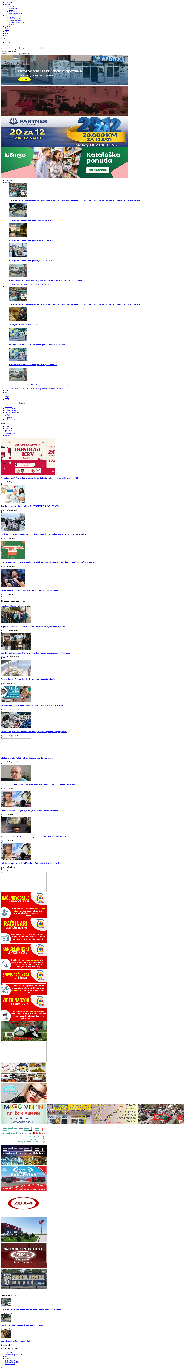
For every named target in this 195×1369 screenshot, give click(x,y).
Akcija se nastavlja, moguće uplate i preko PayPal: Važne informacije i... (31, 810)
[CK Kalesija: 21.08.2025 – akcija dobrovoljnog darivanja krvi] (16, 754)
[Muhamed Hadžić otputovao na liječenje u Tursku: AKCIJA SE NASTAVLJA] (16, 833)
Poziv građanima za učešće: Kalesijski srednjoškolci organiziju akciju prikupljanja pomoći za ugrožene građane (47, 562)
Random (7, 435)
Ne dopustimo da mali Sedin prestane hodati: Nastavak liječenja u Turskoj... (32, 705)
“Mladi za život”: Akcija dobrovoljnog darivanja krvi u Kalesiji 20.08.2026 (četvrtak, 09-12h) (40, 478)
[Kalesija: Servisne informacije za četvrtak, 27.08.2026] (18, 236)
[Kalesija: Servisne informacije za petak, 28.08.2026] (18, 216)
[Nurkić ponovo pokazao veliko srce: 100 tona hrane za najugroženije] (13, 586)
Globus (7, 26)
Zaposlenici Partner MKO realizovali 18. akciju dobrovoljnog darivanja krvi (33, 627)
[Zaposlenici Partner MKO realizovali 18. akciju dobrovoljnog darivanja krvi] (16, 622)
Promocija (10, 1364)
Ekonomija (12, 17)
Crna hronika (13, 8)
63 (5, 871)
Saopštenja (8, 418)
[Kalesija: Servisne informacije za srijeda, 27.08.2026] (18, 256)
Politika (7, 416)
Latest (7, 426)
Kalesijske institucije (15, 13)
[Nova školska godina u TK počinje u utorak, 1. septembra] (18, 361)
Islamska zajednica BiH (16, 22)
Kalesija (7, 4)
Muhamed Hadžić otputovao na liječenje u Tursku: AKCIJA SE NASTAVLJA (33, 837)
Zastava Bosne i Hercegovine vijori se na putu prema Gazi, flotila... (28, 679)
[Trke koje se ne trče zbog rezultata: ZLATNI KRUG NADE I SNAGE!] (13, 502)
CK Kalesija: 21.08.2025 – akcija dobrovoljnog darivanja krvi (27, 758)
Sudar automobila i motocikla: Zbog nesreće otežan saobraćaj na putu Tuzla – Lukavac (45, 281)
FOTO (7, 33)
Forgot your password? (8, 50)
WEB (7, 30)
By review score (10, 434)
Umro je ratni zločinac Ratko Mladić (24, 324)
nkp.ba (3, 482)
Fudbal (11, 10)
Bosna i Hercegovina (13, 1355)
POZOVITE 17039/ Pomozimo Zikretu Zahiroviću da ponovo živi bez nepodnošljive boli (38, 784)
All (10, 284)
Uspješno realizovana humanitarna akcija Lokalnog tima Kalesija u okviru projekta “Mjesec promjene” (44, 534)
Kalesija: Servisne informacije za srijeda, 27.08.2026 (30, 260)
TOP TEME (9, 2)
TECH (7, 32)
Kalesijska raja (13, 11)
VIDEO (7, 35)
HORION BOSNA (15, 19)
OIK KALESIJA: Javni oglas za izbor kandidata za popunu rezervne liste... (32, 1309)
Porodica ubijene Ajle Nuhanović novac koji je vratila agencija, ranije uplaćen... (34, 732)
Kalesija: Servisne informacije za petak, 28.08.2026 (30, 220)
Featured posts (9, 428)
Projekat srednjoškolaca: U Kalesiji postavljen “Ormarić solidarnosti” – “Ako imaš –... (37, 653)
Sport (6, 28)
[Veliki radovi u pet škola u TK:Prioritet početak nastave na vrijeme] (18, 341)
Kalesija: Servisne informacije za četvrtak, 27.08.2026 (31, 240)
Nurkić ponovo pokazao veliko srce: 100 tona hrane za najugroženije (29, 590)
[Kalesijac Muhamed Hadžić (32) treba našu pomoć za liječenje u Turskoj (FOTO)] (16, 859)
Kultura (11, 24)
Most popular (9, 430)
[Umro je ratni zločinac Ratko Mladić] (18, 320)
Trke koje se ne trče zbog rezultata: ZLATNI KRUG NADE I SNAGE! (30, 506)
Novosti (9, 1358)
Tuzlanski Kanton (10, 419)
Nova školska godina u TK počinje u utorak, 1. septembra (33, 365)
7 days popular (9, 432)
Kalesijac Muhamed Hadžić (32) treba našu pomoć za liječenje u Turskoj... (32, 863)
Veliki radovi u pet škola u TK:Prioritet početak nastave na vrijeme (37, 345)
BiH (6, 15)
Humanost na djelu (15, 21)
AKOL (11, 6)
